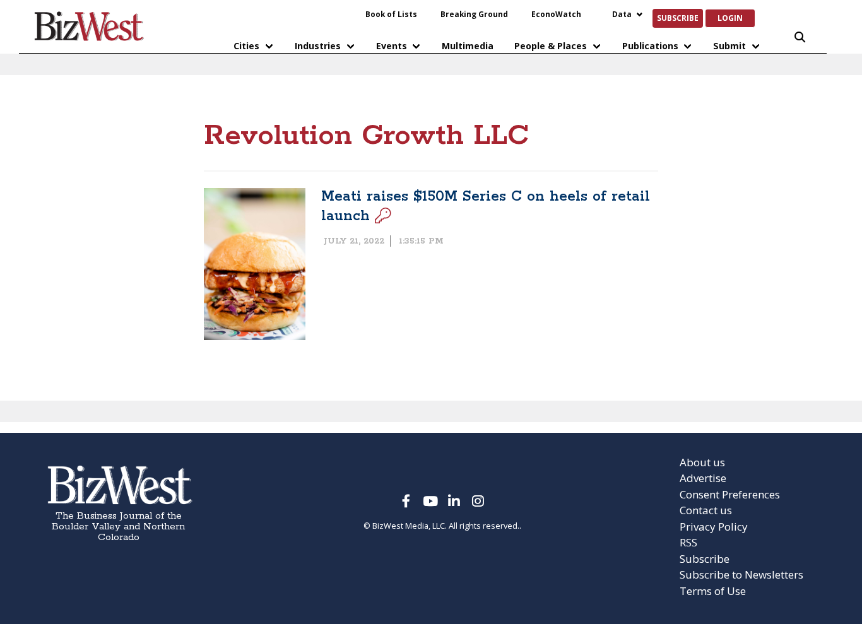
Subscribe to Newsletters (741, 574)
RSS (688, 542)
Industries (318, 46)
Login (730, 18)
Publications (650, 46)
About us (702, 462)
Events (391, 46)
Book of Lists (391, 14)
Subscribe (678, 18)
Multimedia (467, 46)
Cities (246, 46)
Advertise (703, 478)
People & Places (550, 46)
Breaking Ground (474, 14)
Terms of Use (713, 591)
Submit (729, 46)
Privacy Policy (714, 526)
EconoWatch (556, 14)
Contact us (706, 510)
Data (622, 14)
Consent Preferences (730, 494)
